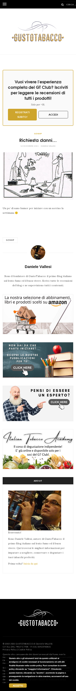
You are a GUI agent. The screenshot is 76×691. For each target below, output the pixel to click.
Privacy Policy (10, 649)
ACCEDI (53, 114)
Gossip (38, 134)
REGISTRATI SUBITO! (22, 114)
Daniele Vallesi (48, 146)
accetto (18, 685)
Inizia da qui (30, 563)
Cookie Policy (25, 649)
